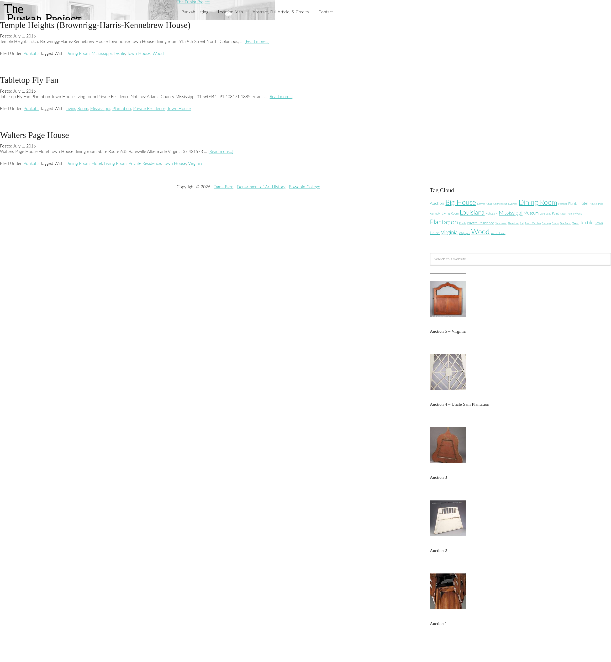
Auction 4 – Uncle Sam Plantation (459, 404)
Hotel (97, 164)
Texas (575, 223)
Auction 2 (438, 550)
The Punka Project (193, 2)
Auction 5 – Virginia (448, 331)
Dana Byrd (223, 187)
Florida (572, 203)
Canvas (481, 204)
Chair (489, 204)
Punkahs (31, 54)
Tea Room (565, 223)
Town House (138, 54)
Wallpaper (464, 233)
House (593, 204)
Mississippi (102, 54)
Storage (546, 223)
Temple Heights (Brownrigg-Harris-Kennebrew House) (95, 25)
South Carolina (533, 223)
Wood (158, 54)
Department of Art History (261, 187)
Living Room (77, 109)
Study (555, 223)
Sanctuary (500, 223)
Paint (555, 213)
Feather (562, 204)
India (600, 204)
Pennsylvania (575, 213)
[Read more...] (257, 42)
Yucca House (498, 233)
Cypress (512, 204)
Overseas (545, 213)
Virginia (195, 164)
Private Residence (149, 109)
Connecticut (500, 204)
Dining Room (78, 54)
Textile (119, 54)
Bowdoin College (304, 187)
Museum (531, 213)
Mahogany (492, 213)
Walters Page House (34, 135)
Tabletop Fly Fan (29, 80)
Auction (437, 203)
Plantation (121, 109)
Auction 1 (438, 623)
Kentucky (435, 213)
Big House (460, 202)
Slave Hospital (515, 223)
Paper (563, 213)
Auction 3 (438, 477)
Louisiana (472, 213)
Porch (462, 223)
